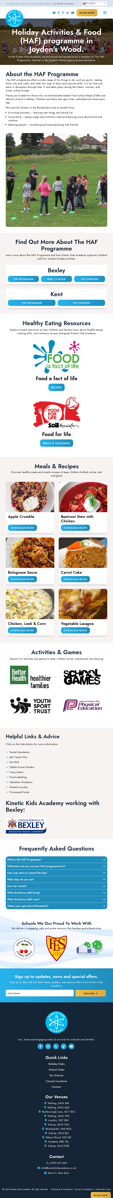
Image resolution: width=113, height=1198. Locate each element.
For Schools (56, 1075)
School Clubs (56, 1069)
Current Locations (56, 1081)
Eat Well (14, 762)
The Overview (89, 279)
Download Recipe (22, 528)
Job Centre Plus (18, 757)
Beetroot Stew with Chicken (77, 519)
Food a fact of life (56, 378)
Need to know (56, 279)
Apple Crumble (21, 516)
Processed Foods (19, 792)
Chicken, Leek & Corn (27, 623)
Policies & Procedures (61, 1189)
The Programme (23, 279)
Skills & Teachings (56, 443)
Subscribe (89, 993)
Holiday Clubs (56, 1064)
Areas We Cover (103, 1189)
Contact (56, 1087)
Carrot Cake (71, 572)
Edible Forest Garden (22, 767)
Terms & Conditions (83, 1189)
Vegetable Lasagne (77, 623)
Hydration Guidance (21, 782)
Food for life (56, 434)
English (90, 3)
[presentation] (6, 948)
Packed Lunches (19, 787)
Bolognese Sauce (22, 572)
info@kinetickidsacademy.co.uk (58, 1168)
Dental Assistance (19, 752)
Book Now (86, 13)
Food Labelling (18, 777)
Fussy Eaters (16, 772)
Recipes (56, 387)
